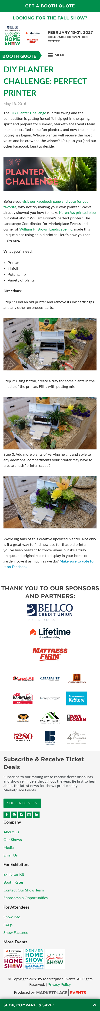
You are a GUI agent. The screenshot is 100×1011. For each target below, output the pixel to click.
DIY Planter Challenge (28, 113)
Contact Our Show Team (23, 890)
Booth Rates (13, 882)
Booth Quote (19, 56)
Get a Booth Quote (50, 5)
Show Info (11, 917)
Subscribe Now (22, 803)
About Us (11, 832)
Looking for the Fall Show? (50, 18)
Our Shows (12, 840)
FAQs (8, 925)
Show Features (15, 933)
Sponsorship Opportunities (25, 898)
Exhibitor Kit (13, 874)
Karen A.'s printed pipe (77, 213)
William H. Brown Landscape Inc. (46, 229)
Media (8, 848)
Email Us (10, 855)
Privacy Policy (59, 984)
